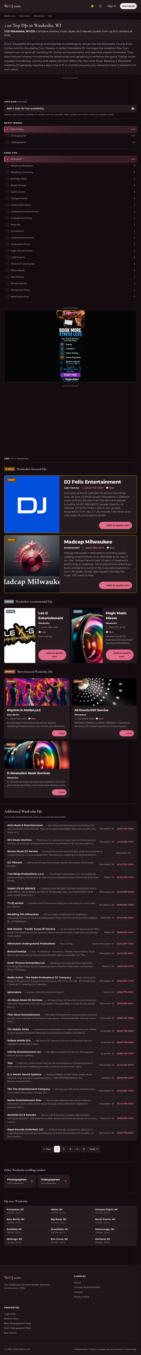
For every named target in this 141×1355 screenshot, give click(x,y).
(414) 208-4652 (49, 627)
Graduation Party (20, 244)
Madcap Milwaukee (88, 541)
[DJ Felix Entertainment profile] (31, 504)
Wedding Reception (22, 165)
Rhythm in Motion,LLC (24, 710)
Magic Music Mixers (116, 615)
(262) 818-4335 (86, 718)
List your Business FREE (87, 1287)
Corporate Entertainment (25, 211)
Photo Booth (18, 270)
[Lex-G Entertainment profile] (19, 635)
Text (110, 487)
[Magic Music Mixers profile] (87, 635)
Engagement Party (21, 218)
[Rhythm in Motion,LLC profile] (36, 692)
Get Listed (128, 6)
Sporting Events (20, 296)
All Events (16, 159)
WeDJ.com (9, 16)
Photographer (18, 135)
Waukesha (39, 16)
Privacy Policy (81, 1296)
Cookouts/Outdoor (21, 204)
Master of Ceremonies (23, 263)
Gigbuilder (10, 1313)
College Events (19, 198)
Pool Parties (17, 276)
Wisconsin (24, 16)
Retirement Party (20, 290)
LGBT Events (18, 257)
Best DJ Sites (11, 1318)
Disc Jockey (17, 129)
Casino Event (18, 191)
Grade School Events (22, 237)
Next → (94, 1149)
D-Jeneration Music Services (28, 773)
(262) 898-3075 (94, 547)
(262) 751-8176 (117, 627)
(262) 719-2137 (18, 718)
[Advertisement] (70, 87)
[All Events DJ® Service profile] (104, 692)
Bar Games (10, 1332)
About (77, 1282)
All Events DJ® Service (91, 710)
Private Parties (19, 283)
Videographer (18, 142)
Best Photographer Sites (17, 1323)
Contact (78, 1292)
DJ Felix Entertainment (92, 481)
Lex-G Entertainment (50, 615)
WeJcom (12, 6)
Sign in (111, 6)
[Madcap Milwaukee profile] (31, 564)
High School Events (21, 250)
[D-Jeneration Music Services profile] (36, 755)
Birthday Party (19, 178)
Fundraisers (17, 231)
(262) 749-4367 (94, 487)
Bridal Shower (18, 185)
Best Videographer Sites (17, 1328)
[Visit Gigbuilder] (70, 346)
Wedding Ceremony (22, 172)
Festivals (15, 224)
